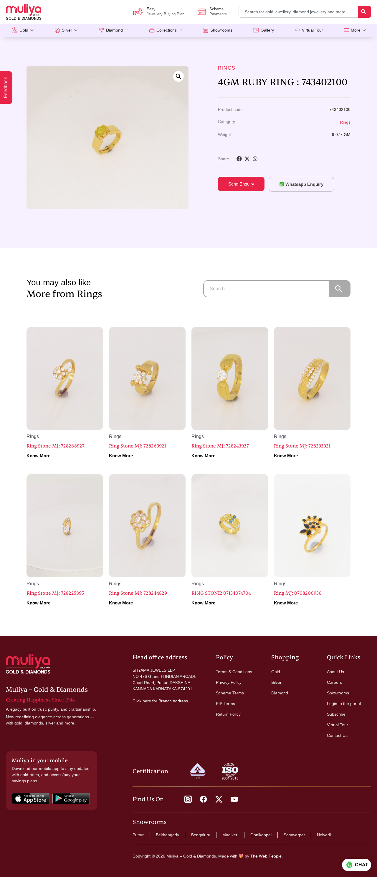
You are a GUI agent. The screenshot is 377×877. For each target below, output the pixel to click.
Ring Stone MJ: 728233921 (302, 446)
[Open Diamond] (126, 30)
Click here (142, 701)
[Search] (364, 12)
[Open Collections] (180, 30)
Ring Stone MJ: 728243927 (220, 446)
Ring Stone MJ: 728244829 (138, 593)
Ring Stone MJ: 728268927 (56, 446)
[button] (178, 76)
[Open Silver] (76, 30)
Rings (227, 68)
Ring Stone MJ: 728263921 (137, 446)
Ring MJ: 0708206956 (298, 593)
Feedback (5, 87)
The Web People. (266, 856)
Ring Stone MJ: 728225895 (55, 593)
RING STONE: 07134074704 (221, 593)
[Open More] (364, 30)
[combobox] (298, 12)
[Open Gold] (32, 30)
